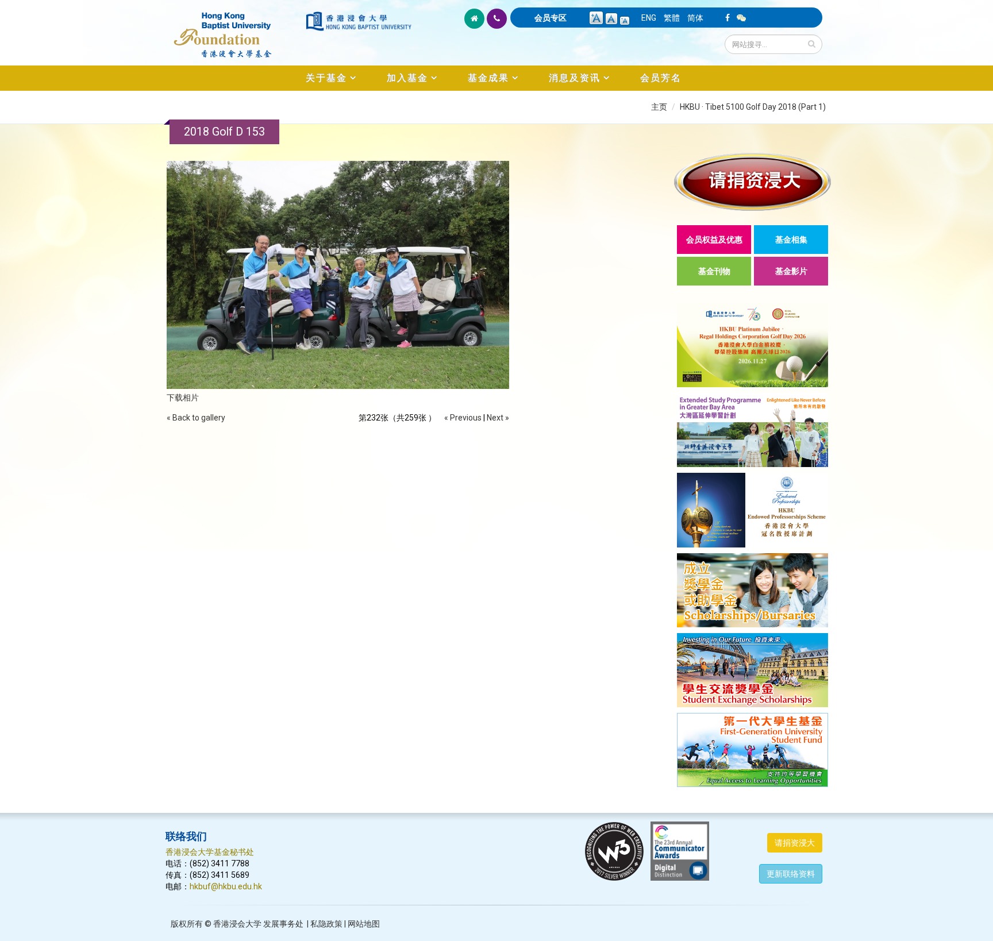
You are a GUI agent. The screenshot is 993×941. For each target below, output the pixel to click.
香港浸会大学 (237, 923)
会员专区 (550, 17)
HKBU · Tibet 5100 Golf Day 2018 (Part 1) (753, 106)
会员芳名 (661, 77)
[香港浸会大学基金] (235, 28)
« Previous (463, 417)
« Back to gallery (196, 417)
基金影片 (791, 271)
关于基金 (326, 77)
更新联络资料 (791, 873)
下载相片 (183, 397)
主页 (659, 106)
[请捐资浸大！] (752, 182)
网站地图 (364, 923)
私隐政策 (326, 923)
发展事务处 (283, 923)
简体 (695, 17)
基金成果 (488, 77)
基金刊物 (714, 271)
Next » (498, 417)
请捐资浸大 (795, 842)
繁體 (672, 17)
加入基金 (407, 77)
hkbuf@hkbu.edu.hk (226, 886)
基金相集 (791, 239)
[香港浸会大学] (358, 21)
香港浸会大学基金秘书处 (210, 852)
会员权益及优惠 (714, 239)
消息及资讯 (575, 77)
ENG (648, 17)
